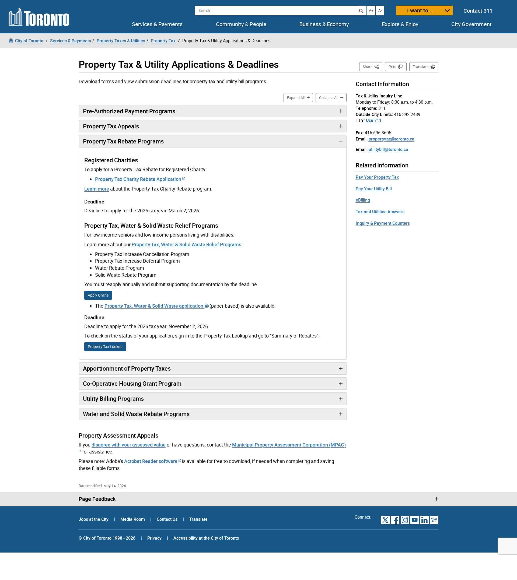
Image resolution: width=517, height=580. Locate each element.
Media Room (133, 519)
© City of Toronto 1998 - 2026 (107, 538)
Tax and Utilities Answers (380, 212)
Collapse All (333, 97)
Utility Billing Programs (113, 398)
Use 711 (374, 120)
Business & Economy (324, 24)
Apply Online (98, 295)
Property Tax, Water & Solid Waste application (154, 306)
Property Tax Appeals (111, 126)
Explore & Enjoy (400, 24)
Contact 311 (477, 10)
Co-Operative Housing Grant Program (132, 383)
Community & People (241, 24)
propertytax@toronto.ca (391, 139)
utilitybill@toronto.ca (388, 149)
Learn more (96, 188)
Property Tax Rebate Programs (123, 141)
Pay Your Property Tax (377, 177)
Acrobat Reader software (150, 461)
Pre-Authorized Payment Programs (129, 111)
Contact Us (168, 519)
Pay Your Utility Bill (374, 189)
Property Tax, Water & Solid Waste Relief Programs (186, 244)
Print (393, 66)
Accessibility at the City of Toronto (206, 538)
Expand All (300, 97)
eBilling (363, 200)
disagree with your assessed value (129, 444)
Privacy (154, 538)
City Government (471, 24)
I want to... (420, 10)
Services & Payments (157, 24)
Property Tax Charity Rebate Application (138, 179)
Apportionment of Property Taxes (127, 368)
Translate (420, 66)
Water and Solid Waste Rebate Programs (136, 414)
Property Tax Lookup (105, 346)
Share (372, 66)
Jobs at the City (94, 519)
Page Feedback (97, 499)
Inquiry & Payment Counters (383, 223)
